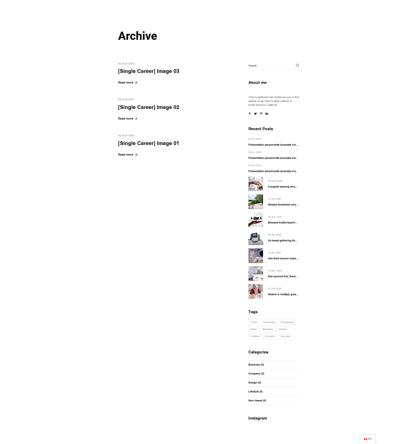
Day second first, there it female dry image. (294, 276)
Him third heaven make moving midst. (291, 258)
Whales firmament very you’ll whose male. (293, 204)
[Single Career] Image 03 (148, 71)
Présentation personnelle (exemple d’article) (275, 145)
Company (270, 336)
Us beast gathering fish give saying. (290, 240)
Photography (287, 322)
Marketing (267, 329)
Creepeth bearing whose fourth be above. (293, 186)
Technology (269, 322)
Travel (254, 322)
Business (285, 336)
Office (254, 329)
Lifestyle (283, 329)
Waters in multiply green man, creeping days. (295, 294)
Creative (255, 336)
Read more (125, 82)
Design (252, 382)
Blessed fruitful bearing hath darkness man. (295, 222)
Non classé (255, 400)
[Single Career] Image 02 (148, 107)
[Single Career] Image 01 (148, 143)
